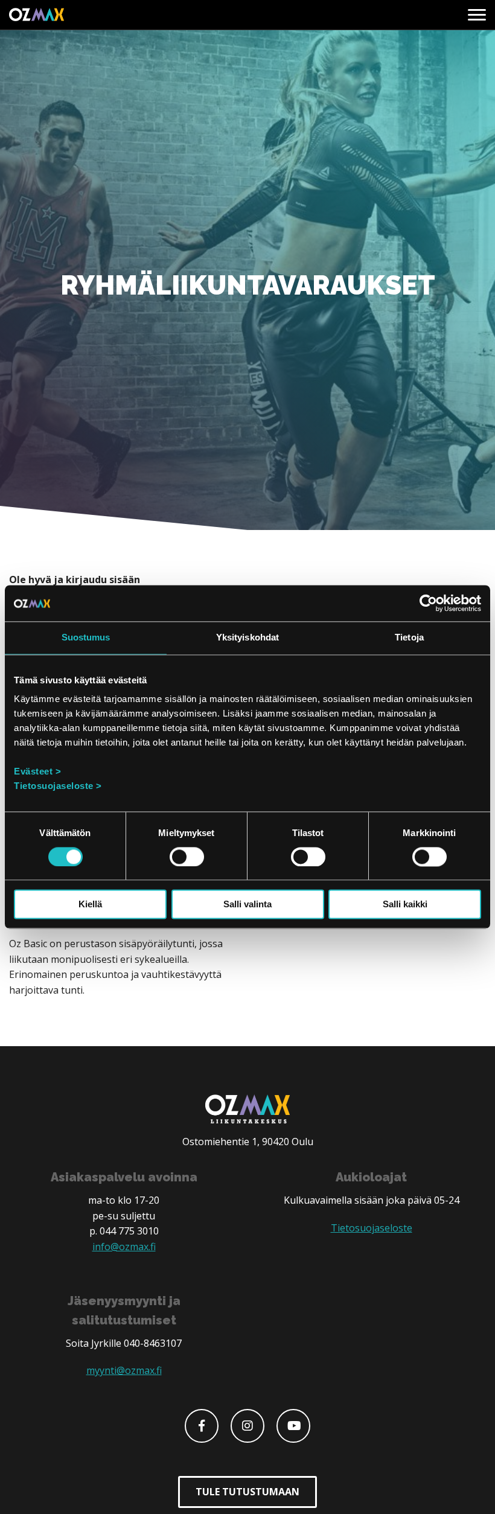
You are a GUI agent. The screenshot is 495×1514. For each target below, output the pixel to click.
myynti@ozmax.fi (124, 1370)
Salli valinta (247, 904)
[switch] (187, 856)
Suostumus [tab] (86, 637)
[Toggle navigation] (477, 15)
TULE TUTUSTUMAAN (247, 1491)
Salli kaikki (405, 904)
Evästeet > (37, 771)
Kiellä (90, 904)
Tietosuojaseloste (371, 1228)
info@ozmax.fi (124, 1246)
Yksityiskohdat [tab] (247, 637)
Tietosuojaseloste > (58, 786)
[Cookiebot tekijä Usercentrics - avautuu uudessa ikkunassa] (428, 603)
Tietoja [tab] (409, 637)
